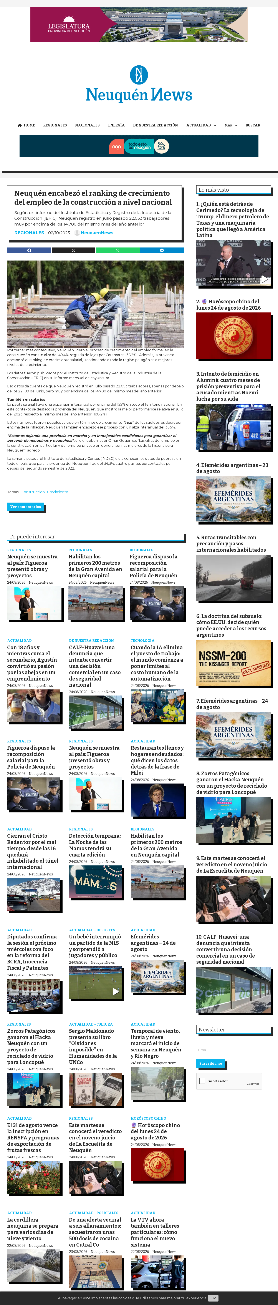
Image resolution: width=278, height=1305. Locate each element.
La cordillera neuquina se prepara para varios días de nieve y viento (32, 1229)
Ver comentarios (25, 507)
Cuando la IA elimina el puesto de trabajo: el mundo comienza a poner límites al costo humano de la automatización (157, 663)
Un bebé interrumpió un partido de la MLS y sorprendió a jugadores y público (95, 946)
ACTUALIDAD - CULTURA (91, 1024)
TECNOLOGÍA (143, 641)
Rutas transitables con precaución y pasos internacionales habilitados (231, 544)
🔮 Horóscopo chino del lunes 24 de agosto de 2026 (155, 1131)
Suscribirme (210, 1063)
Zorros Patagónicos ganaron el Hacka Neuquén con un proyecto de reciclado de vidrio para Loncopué (31, 1046)
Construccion (33, 492)
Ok (213, 1298)
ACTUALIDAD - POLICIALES (93, 1213)
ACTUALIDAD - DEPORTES (92, 930)
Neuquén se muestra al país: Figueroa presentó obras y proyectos (32, 566)
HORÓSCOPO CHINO (148, 1118)
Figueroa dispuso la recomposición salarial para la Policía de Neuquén (154, 566)
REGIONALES (55, 125)
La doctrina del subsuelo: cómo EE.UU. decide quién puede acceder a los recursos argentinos (231, 625)
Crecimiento (57, 492)
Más (228, 125)
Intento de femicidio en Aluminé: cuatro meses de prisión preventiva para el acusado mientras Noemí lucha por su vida (228, 386)
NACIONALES (87, 125)
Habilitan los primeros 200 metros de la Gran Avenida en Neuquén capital (95, 566)
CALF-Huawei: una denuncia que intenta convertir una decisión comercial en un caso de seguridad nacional (95, 666)
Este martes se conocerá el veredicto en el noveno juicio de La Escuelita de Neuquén (95, 1137)
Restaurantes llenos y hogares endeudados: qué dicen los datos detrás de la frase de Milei (157, 760)
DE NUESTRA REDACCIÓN (155, 125)
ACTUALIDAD (198, 125)
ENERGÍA (116, 125)
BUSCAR (253, 125)
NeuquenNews (97, 232)
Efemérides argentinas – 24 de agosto (153, 943)
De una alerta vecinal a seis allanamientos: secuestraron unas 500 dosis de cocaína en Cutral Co (95, 1232)
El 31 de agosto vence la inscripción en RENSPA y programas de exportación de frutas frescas (33, 1137)
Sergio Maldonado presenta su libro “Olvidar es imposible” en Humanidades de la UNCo (93, 1046)
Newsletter (212, 1029)
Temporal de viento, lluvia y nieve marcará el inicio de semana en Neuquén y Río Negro (156, 1043)
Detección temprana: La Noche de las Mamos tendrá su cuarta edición (95, 845)
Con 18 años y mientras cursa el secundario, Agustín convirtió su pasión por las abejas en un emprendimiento (32, 663)
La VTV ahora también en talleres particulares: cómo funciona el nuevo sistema (155, 1232)
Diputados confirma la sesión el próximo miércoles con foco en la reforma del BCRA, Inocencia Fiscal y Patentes (32, 952)
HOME (29, 125)
